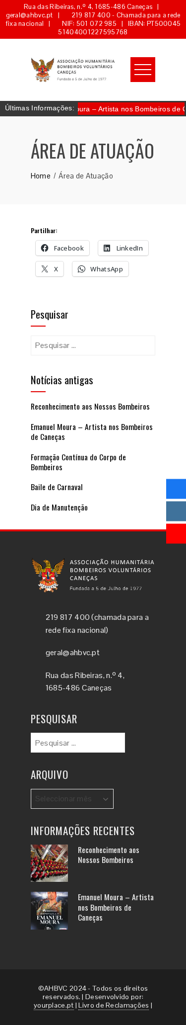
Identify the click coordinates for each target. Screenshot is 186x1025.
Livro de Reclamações (113, 1005)
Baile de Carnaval (57, 487)
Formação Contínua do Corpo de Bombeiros (78, 462)
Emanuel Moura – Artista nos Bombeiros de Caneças (92, 431)
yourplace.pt (54, 1005)
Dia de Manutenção (59, 507)
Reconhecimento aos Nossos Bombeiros (90, 406)
